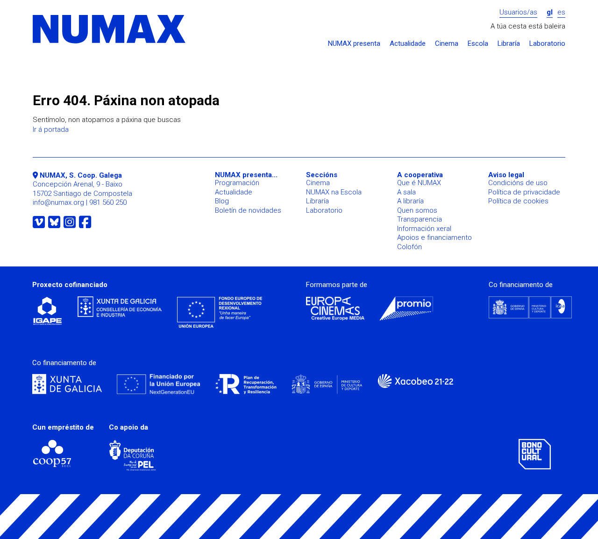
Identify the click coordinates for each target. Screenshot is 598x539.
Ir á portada (51, 129)
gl (550, 12)
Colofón (409, 247)
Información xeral (424, 228)
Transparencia (419, 219)
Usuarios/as (518, 12)
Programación (237, 183)
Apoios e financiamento (434, 237)
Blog (222, 201)
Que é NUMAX (419, 183)
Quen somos (417, 210)
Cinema (446, 44)
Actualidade (408, 44)
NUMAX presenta (354, 44)
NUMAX (110, 29)
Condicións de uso (518, 183)
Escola (478, 44)
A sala (406, 192)
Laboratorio (547, 44)
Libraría (509, 44)
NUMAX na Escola (334, 192)
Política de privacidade (524, 192)
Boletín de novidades (248, 210)
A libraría (410, 201)
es (561, 12)
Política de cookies (518, 201)
